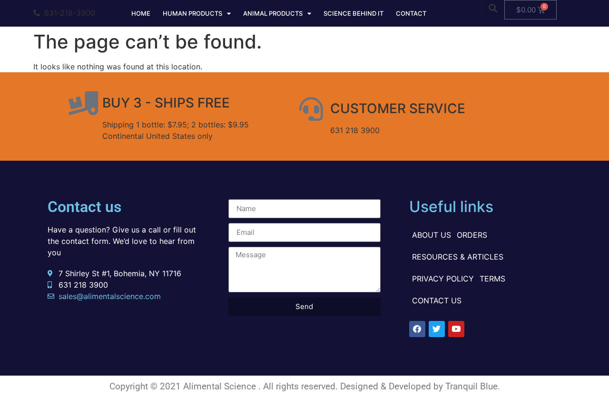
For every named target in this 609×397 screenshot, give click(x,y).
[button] (493, 8)
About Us (431, 235)
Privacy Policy (443, 278)
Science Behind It (353, 13)
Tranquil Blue (471, 386)
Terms (492, 278)
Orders (472, 235)
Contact (411, 13)
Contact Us (437, 300)
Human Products (192, 13)
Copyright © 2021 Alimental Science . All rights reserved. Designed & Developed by (277, 386)
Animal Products (273, 13)
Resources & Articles (457, 256)
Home (140, 13)
